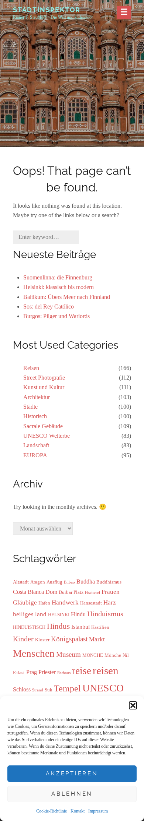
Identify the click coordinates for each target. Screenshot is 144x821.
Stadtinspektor (46, 10)
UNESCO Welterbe (46, 436)
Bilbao (69, 582)
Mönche (112, 655)
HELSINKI (58, 614)
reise (81, 670)
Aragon (37, 582)
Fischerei (92, 593)
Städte (30, 407)
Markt (97, 639)
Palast (19, 672)
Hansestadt (91, 603)
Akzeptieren (72, 773)
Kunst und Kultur (43, 387)
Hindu (78, 614)
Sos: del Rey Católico (48, 306)
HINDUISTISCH (29, 627)
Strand (37, 690)
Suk (48, 690)
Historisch (35, 416)
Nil (126, 655)
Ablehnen (72, 793)
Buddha (85, 581)
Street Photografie (44, 377)
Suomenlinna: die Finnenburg (57, 277)
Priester (47, 672)
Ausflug (54, 582)
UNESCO (103, 688)
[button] (133, 705)
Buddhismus (108, 582)
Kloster (42, 639)
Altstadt (21, 582)
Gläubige (25, 602)
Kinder (23, 639)
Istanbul (80, 627)
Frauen (111, 591)
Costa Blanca (28, 592)
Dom (51, 592)
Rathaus (64, 673)
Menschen (34, 653)
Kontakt (78, 811)
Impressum (98, 811)
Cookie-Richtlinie (51, 811)
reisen (106, 670)
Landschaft (36, 445)
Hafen (44, 603)
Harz (109, 602)
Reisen (31, 368)
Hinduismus (105, 614)
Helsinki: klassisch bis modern (58, 287)
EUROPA (35, 455)
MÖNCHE (92, 655)
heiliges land (30, 614)
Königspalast (69, 639)
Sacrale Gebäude (43, 426)
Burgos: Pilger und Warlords (56, 316)
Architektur (36, 397)
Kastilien (100, 627)
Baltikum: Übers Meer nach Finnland (66, 297)
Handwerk (65, 602)
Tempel (67, 688)
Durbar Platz (71, 592)
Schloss (22, 689)
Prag (31, 672)
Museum (68, 654)
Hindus (58, 626)
